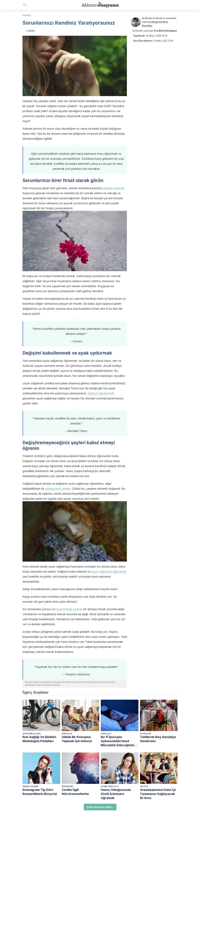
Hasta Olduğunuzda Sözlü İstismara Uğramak (116, 794)
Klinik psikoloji (109, 786)
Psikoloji (26, 15)
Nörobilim (67, 786)
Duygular (145, 733)
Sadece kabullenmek (101, 393)
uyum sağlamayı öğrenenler (109, 571)
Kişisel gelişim (30, 786)
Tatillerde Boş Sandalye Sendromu (158, 739)
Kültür (144, 786)
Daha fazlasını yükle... (100, 807)
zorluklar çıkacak (113, 188)
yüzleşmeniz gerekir (57, 488)
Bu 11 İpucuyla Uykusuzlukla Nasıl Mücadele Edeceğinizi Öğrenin (117, 741)
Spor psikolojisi (31, 733)
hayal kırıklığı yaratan (68, 609)
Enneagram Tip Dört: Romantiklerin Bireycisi (39, 792)
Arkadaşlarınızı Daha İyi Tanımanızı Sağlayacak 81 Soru (158, 794)
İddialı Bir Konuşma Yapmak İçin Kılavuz (77, 739)
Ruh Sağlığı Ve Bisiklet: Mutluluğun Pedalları (39, 739)
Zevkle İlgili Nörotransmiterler (75, 792)
